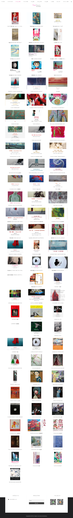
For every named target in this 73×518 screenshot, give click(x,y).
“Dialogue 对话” (36, 465)
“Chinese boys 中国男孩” (15, 189)
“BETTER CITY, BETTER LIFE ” (15, 465)
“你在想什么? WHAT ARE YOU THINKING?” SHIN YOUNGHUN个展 (15, 270)
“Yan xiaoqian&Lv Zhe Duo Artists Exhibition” (36, 172)
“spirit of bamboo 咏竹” (36, 156)
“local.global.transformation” (58, 156)
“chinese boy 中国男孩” (15, 433)
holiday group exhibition (15, 368)
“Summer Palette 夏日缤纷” (58, 221)
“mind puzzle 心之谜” (15, 400)
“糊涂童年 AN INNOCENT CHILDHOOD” (36, 42)
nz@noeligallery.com (13, 499)
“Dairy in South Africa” (36, 91)
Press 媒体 (46, 1)
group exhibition (36, 400)
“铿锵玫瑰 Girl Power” (36, 75)
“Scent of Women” (15, 140)
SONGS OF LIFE (57, 319)
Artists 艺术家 (25, 1)
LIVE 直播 (52, 1)
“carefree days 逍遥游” (36, 449)
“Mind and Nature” (36, 140)
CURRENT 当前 (15, 351)
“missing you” (36, 384)
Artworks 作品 (10, 1)
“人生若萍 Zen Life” (58, 42)
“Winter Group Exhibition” (15, 205)
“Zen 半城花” (58, 189)
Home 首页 (3, 1)
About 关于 (58, 1)
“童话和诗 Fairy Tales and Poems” (15, 221)
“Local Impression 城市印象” (36, 221)
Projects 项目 (39, 1)
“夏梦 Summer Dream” (36, 58)
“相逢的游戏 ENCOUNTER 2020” (36, 26)
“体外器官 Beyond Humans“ (15, 75)
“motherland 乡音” (58, 417)
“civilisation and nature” (58, 368)
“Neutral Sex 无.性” (58, 205)
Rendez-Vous (57, 335)
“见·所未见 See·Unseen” (15, 58)
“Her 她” (58, 91)
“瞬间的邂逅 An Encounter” (58, 270)
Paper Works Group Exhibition (58, 140)
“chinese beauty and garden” (15, 417)
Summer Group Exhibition (36, 107)
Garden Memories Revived (15, 303)
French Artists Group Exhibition (58, 172)
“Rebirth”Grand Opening (15, 254)
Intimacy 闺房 (15, 319)
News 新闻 (32, 1)
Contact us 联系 (65, 1)
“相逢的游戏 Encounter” (36, 286)
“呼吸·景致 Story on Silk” (15, 237)
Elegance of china (36, 319)
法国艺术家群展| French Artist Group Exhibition (15, 274)
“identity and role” (15, 384)
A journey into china (57, 303)
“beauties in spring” (58, 384)
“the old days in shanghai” (15, 449)
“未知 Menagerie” (58, 75)
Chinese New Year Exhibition (58, 254)
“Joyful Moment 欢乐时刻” (36, 303)
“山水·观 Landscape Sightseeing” (36, 237)
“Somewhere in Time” (15, 156)
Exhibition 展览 (17, 1)
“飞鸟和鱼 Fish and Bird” (36, 205)
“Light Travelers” (15, 107)
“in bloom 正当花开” (57, 433)
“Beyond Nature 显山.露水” (15, 172)
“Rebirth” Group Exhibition (15, 91)
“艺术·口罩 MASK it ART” (58, 26)
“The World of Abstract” (57, 107)
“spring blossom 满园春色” (36, 433)
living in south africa (36, 351)
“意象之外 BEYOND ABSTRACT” (15, 42)
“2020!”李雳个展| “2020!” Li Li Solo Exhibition (15, 26)
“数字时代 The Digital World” (58, 237)
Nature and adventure (15, 482)
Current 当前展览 (15, 323)
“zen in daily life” (58, 449)
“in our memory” (36, 368)
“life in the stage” (36, 417)
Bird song (36, 335)
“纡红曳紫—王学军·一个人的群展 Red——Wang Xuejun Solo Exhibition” (58, 58)
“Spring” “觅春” (57, 286)
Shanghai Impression (57, 351)
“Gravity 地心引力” (36, 189)
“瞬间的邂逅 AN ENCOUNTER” (36, 270)
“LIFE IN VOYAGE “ (58, 465)
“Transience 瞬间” (36, 254)
